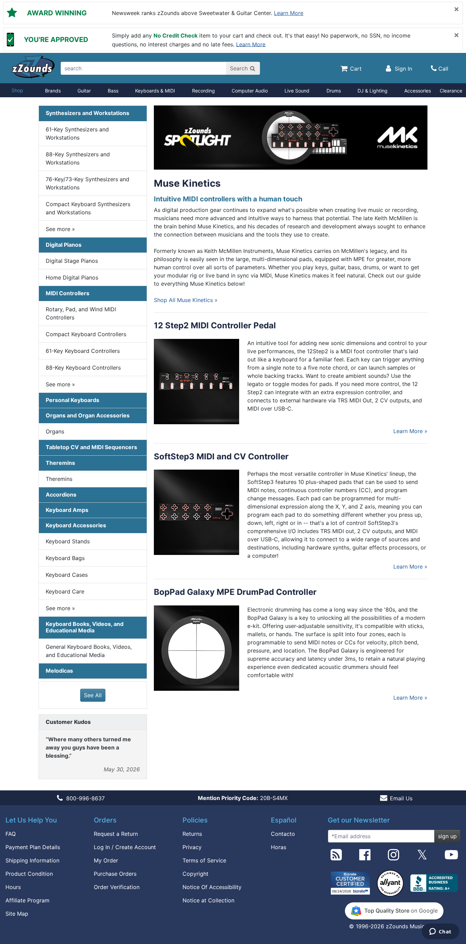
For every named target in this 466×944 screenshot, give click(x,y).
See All (93, 695)
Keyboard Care (65, 591)
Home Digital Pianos (72, 277)
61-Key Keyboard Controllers (83, 350)
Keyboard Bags (65, 558)
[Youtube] (451, 857)
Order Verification (117, 887)
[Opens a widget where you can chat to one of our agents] (440, 932)
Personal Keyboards (72, 400)
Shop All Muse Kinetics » (186, 300)
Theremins (60, 462)
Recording (203, 91)
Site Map (16, 913)
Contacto (283, 833)
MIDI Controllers (67, 293)
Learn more (288, 13)
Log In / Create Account (125, 847)
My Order (106, 860)
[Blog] (336, 857)
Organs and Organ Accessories (88, 415)
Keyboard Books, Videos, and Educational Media (84, 627)
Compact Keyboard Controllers (86, 334)
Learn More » (410, 431)
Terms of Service (204, 860)
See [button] (60, 229)
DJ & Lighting (373, 91)
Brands (53, 91)
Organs (55, 431)
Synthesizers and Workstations (87, 113)
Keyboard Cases (67, 574)
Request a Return (116, 833)
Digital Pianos (64, 244)
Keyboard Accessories (76, 525)
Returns (192, 833)
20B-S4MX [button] (243, 798)
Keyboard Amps (67, 509)
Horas (278, 847)
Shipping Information (32, 860)
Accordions (61, 494)
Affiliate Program (27, 900)
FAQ (10, 833)
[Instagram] (393, 857)
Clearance (451, 91)
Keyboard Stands (68, 541)
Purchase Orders (115, 873)
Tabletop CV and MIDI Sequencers (91, 447)
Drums (333, 91)
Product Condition (29, 873)
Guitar (84, 91)
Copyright (195, 873)
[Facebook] (364, 857)
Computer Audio (250, 91)
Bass (113, 91)
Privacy (192, 847)
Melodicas (59, 670)
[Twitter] (422, 857)
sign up (447, 836)
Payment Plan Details (32, 847)
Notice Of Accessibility (212, 887)
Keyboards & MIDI (155, 91)
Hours (13, 887)
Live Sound (297, 91)
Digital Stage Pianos (72, 260)
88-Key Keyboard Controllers (83, 367)
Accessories (417, 91)
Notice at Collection (208, 900)
